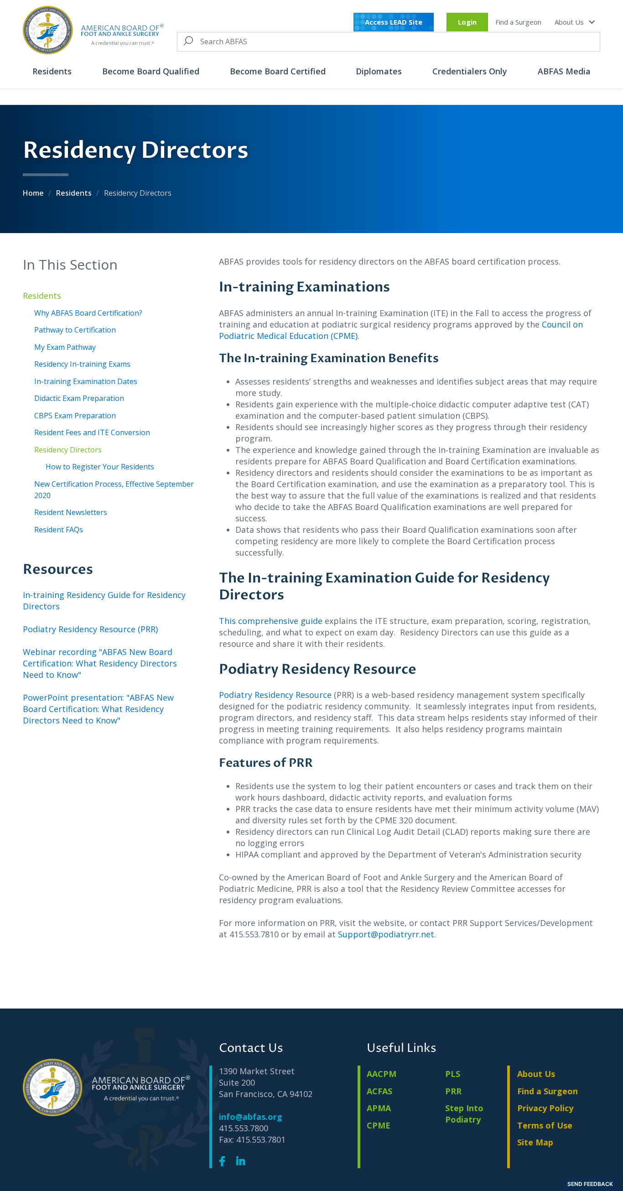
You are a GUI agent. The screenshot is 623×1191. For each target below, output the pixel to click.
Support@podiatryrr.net (386, 934)
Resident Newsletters (70, 512)
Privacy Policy (545, 1108)
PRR (453, 1091)
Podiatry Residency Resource (275, 694)
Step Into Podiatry (464, 1114)
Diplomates (379, 71)
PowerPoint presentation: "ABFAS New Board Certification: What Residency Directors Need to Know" (98, 709)
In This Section (70, 264)
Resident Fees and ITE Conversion (92, 432)
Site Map (535, 1142)
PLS (452, 1073)
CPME (378, 1125)
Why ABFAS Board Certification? (88, 313)
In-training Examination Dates (85, 381)
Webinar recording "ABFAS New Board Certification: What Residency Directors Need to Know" (100, 663)
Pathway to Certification (75, 330)
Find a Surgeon (518, 21)
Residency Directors (68, 450)
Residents (52, 71)
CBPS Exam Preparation (75, 416)
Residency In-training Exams (82, 364)
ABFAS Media (564, 71)
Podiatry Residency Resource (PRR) (90, 629)
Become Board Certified (278, 71)
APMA (379, 1108)
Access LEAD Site (393, 21)
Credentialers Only (469, 71)
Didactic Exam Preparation (79, 398)
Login (467, 21)
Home (34, 193)
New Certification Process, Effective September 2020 (114, 489)
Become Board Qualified (150, 71)
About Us (570, 21)
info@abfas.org (250, 1116)
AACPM (381, 1073)
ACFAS (379, 1091)
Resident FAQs (58, 530)
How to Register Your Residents (100, 467)
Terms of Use (544, 1125)
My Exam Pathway (65, 347)
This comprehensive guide (272, 620)
